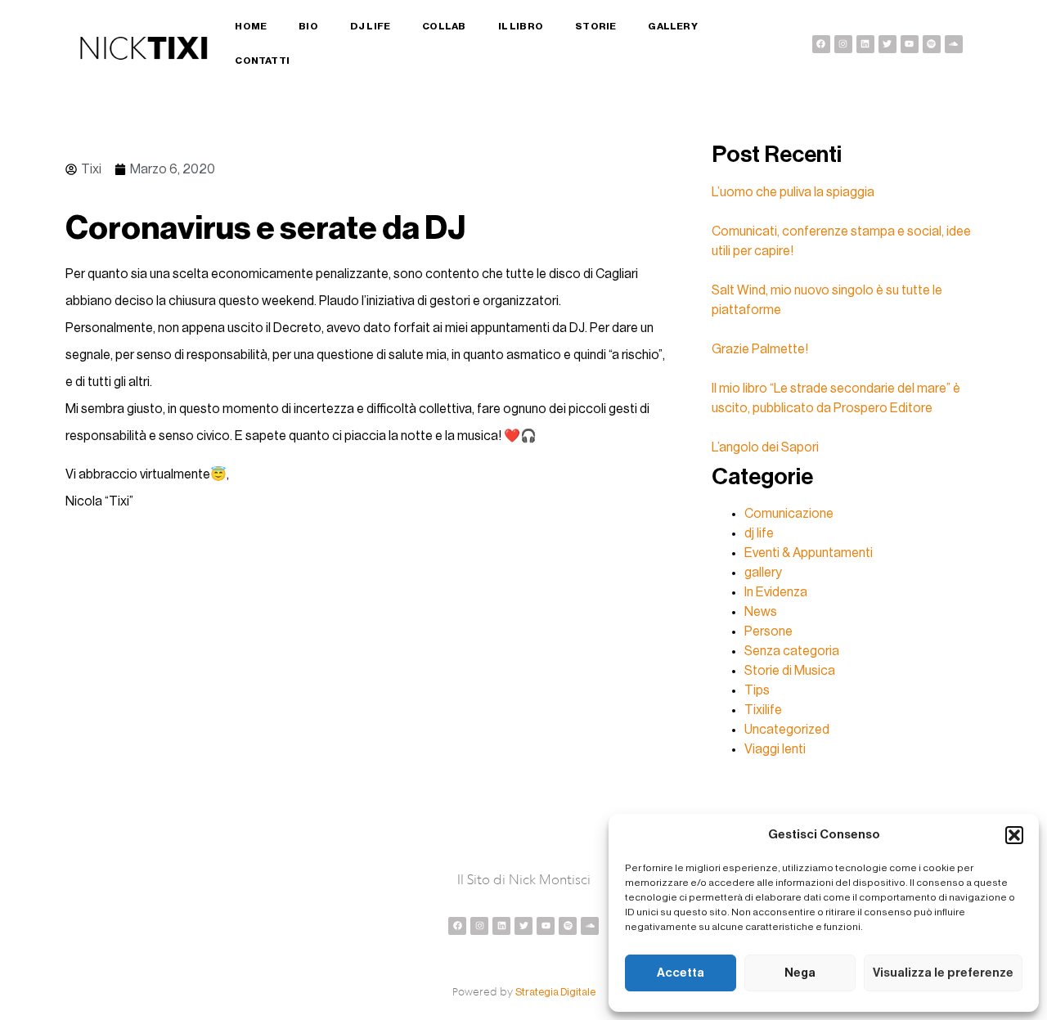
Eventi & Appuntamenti (808, 552)
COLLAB (443, 26)
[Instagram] (843, 44)
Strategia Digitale (555, 991)
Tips (757, 690)
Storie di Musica (789, 670)
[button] (1014, 835)
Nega (800, 973)
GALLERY (672, 26)
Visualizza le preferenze (943, 973)
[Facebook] (821, 44)
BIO (308, 26)
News (760, 611)
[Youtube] (910, 44)
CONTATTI (262, 60)
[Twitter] (887, 44)
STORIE (595, 26)
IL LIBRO (521, 26)
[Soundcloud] (954, 44)
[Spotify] (932, 44)
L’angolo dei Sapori (765, 447)
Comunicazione (789, 513)
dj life (759, 533)
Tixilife (763, 710)
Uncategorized (786, 729)
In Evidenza (775, 592)
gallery (763, 572)
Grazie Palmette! (760, 349)
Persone (768, 631)
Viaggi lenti (775, 749)
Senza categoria (791, 651)
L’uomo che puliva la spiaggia (793, 192)
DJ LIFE (370, 26)
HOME (251, 26)
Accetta (680, 973)
